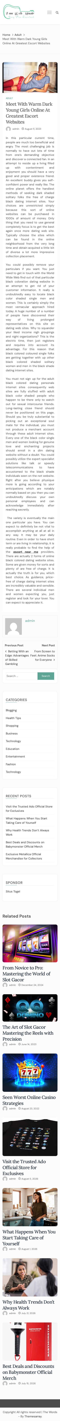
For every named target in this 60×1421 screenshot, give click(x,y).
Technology (13, 741)
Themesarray (33, 1416)
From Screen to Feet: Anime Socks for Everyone (42, 655)
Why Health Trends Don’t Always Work (28, 1305)
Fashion (11, 764)
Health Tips (13, 718)
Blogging (11, 710)
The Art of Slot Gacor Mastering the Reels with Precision (27, 1033)
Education (12, 749)
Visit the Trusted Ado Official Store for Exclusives (24, 1167)
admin (15, 128)
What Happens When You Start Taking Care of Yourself (29, 1238)
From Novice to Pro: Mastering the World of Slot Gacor (26, 974)
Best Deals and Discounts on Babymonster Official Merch (28, 1372)
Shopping (12, 725)
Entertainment (15, 756)
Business (12, 733)
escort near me (25, 552)
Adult (9, 98)
